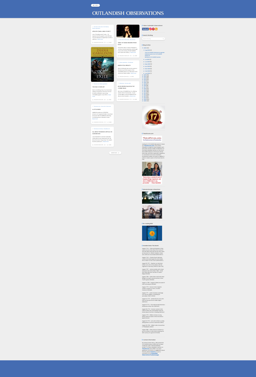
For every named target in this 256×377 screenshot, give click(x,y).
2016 (145, 88)
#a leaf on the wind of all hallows (101, 26)
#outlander (130, 62)
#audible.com (107, 128)
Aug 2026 (147, 50)
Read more (100, 39)
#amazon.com (97, 106)
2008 (145, 101)
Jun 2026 (147, 62)
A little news (96, 109)
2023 (145, 78)
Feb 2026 (147, 71)
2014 (145, 91)
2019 (145, 84)
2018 (145, 85)
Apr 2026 (147, 66)
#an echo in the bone (124, 39)
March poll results (124, 65)
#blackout (121, 83)
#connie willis (128, 83)
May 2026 (147, 64)
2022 (145, 79)
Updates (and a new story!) (101, 31)
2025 (145, 75)
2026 (145, 48)
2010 (145, 98)
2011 (145, 96)
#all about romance (98, 128)
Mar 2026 (147, 69)
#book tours (132, 39)
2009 (145, 99)
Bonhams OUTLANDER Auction (153, 57)
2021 (145, 81)
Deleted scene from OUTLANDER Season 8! (153, 54)
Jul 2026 (147, 59)
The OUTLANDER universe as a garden (155, 52)
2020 (145, 82)
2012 (145, 95)
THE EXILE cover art (98, 87)
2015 (145, 90)
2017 (145, 87)
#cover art (96, 84)
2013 (145, 93)
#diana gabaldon (96, 28)
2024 (145, 76)
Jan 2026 (147, 73)
